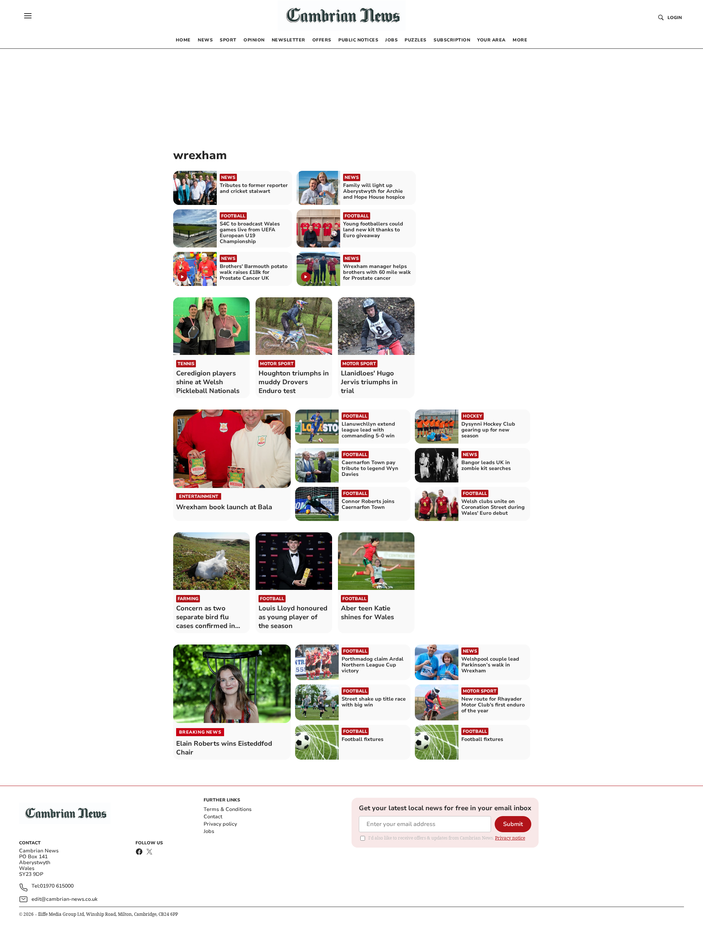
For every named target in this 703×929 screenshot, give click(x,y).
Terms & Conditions (228, 809)
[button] (28, 16)
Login (674, 17)
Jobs (209, 831)
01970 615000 (57, 886)
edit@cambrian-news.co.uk (64, 899)
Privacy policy (220, 823)
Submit (513, 824)
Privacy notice (510, 838)
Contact (213, 816)
